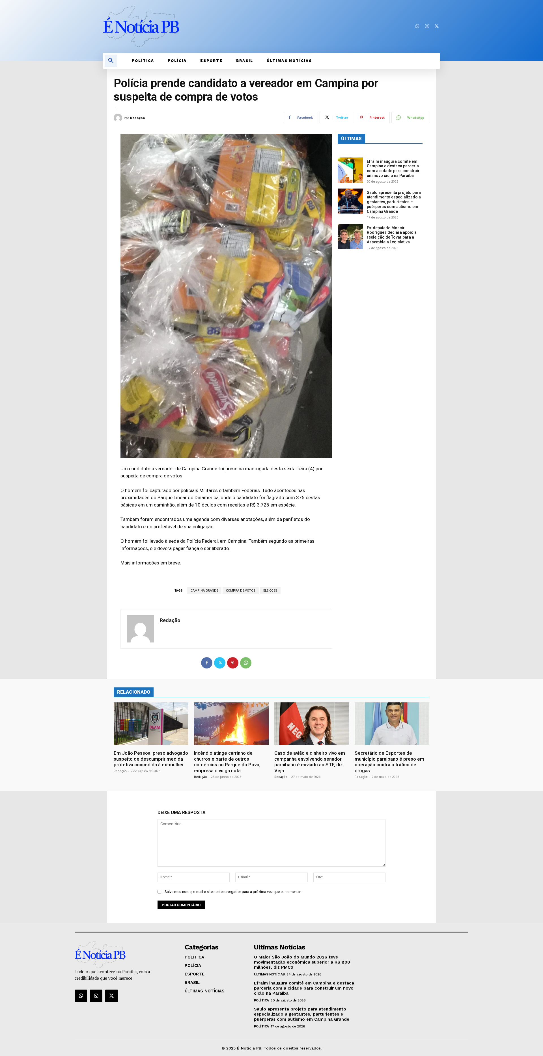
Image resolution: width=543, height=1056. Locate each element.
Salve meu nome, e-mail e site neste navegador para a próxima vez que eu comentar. (233, 892)
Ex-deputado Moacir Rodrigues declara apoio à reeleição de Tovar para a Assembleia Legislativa (392, 235)
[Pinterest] (232, 662)
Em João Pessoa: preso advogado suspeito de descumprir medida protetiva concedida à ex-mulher (151, 758)
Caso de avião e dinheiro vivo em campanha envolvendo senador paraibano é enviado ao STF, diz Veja (309, 761)
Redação (137, 118)
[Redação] (119, 118)
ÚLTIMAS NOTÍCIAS (269, 974)
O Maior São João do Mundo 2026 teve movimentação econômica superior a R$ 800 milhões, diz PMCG (302, 962)
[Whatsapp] (417, 26)
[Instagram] (427, 26)
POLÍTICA (261, 1000)
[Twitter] (436, 26)
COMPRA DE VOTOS (240, 590)
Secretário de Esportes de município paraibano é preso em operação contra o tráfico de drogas (389, 761)
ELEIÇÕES (270, 590)
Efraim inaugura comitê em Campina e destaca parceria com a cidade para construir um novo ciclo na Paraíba (393, 168)
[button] (111, 61)
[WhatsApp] (245, 662)
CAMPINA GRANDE (204, 590)
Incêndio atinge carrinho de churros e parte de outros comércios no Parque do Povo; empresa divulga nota (227, 761)
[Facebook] (206, 662)
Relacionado (133, 692)
